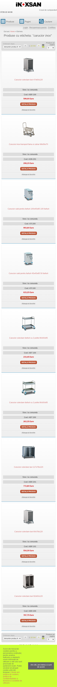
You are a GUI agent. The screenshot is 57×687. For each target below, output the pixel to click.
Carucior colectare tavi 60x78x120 (28, 532)
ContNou (51, 28)
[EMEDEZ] (28, 4)
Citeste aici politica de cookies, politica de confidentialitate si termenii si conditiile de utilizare (12, 677)
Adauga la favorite (28, 110)
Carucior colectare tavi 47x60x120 (28, 80)
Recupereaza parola (38, 28)
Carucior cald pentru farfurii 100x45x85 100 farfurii (28, 209)
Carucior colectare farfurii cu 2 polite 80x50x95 (28, 338)
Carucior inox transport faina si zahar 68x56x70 (28, 144)
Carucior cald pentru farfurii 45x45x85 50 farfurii (28, 273)
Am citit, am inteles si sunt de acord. (41, 666)
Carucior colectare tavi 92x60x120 (28, 596)
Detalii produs (29, 104)
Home (12, 31)
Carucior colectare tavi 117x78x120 (28, 467)
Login (25, 28)
